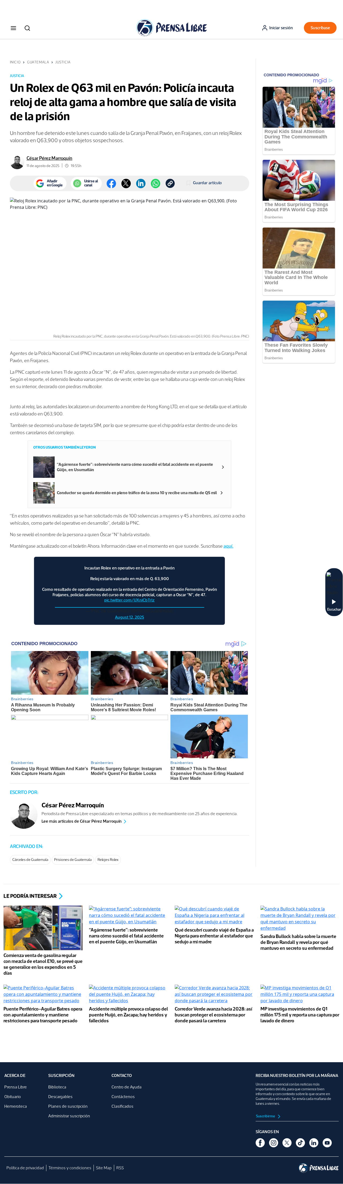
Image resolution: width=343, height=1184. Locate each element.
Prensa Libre (15, 1087)
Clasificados (122, 1106)
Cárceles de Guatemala (30, 859)
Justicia (62, 62)
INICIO (15, 62)
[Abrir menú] (13, 27)
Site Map (104, 1167)
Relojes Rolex (108, 859)
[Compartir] (155, 183)
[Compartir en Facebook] (111, 183)
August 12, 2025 (129, 617)
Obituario (12, 1096)
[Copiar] (170, 183)
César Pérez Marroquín (49, 158)
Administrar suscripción (69, 1115)
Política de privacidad (25, 1167)
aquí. (228, 546)
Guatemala (38, 62)
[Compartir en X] (126, 183)
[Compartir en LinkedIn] (141, 183)
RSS (120, 1167)
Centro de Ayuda (126, 1087)
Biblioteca (57, 1087)
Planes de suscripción (68, 1106)
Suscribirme (266, 1116)
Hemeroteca (15, 1106)
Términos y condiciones (70, 1167)
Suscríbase (320, 27)
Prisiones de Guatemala (73, 859)
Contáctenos (123, 1096)
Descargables (60, 1096)
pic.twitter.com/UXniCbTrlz (129, 600)
